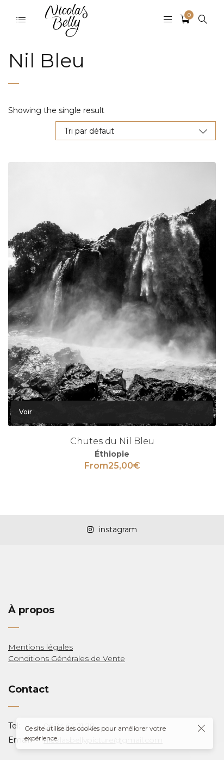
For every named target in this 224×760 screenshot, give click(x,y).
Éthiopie (112, 454)
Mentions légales (40, 647)
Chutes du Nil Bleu (112, 441)
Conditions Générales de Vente (66, 658)
